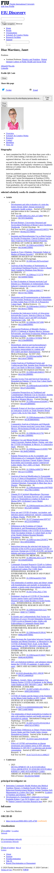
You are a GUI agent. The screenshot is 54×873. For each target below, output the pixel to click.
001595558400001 (25, 218)
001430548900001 (27, 404)
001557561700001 (25, 293)
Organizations (11, 33)
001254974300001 (32, 508)
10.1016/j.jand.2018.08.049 (37, 739)
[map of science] (8, 848)
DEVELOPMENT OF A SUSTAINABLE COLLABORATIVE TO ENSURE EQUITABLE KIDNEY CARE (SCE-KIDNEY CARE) (31, 769)
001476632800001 (25, 374)
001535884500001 (25, 324)
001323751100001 (25, 472)
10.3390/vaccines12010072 (37, 540)
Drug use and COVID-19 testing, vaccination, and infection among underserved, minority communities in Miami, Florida (31, 514)
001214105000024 (32, 521)
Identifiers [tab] (10, 142)
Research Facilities (13, 37)
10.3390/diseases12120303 (37, 449)
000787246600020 (25, 675)
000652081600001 (32, 691)
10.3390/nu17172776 (34, 275)
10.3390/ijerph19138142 (36, 632)
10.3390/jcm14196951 (35, 245)
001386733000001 (25, 435)
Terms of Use (6, 870)
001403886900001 (32, 420)
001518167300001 (25, 358)
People (8, 30)
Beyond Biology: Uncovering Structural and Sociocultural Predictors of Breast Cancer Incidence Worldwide (31, 225)
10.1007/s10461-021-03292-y (38, 689)
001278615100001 (32, 490)
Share (4, 106)
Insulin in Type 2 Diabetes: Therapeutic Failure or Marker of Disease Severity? (30, 253)
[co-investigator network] (11, 839)
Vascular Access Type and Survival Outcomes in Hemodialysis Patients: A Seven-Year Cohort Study (31, 380)
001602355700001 (27, 232)
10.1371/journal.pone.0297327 (38, 519)
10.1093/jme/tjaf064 (34, 356)
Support (9, 39)
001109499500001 (25, 560)
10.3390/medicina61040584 (37, 386)
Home (8, 28)
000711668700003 (25, 709)
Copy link (47, 98)
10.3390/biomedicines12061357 (39, 506)
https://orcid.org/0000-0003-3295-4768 (21, 821)
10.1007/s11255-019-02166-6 (38, 723)
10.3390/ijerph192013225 (36, 610)
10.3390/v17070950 (34, 338)
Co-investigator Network (10, 842)
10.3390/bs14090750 (34, 469)
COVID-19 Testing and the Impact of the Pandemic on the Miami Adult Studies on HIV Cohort (31, 697)
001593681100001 (25, 247)
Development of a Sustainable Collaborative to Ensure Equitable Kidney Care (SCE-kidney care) (27, 798)
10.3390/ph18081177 (34, 290)
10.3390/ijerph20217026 (36, 578)
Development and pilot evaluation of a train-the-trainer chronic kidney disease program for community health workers (30, 206)
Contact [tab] (9, 140)
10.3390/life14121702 (35, 433)
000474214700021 (32, 725)
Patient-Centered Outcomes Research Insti (25, 801)
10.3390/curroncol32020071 (37, 401)
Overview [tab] (10, 133)
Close (4, 78)
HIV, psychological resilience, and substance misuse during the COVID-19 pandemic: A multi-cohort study (31, 664)
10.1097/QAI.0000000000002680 (29, 707)
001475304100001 (27, 388)
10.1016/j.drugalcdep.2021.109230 (30, 673)
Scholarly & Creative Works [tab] (17, 136)
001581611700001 (25, 309)
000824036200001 (25, 657)
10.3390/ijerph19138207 (36, 655)
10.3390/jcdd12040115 (35, 372)
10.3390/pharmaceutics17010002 (39, 417)
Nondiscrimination (13, 859)
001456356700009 (32, 776)
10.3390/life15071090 (35, 322)
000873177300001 (27, 612)
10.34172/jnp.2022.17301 (36, 592)
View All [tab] (9, 145)
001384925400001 (27, 451)
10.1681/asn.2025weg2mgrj (37, 261)
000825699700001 (25, 635)
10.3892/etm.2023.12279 (36, 558)
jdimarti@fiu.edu (7, 66)
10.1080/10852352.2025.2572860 (29, 216)
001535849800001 (25, 340)
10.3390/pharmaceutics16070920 (39, 487)
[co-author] (6, 831)
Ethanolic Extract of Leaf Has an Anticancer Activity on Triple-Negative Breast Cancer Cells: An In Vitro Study (31, 410)
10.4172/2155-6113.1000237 (37, 755)
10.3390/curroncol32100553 (37, 229)
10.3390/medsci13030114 (36, 306)
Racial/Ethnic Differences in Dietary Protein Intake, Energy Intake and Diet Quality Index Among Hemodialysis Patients (31, 732)
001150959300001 (27, 542)
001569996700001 (25, 277)
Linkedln (4, 68)
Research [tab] (9, 138)
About (8, 854)
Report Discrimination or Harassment (21, 863)
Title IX (9, 861)
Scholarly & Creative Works (17, 35)
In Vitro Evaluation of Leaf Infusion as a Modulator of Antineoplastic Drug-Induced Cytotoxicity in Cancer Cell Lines (30, 283)
